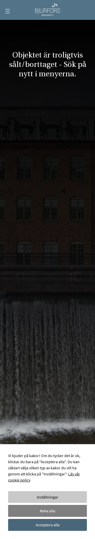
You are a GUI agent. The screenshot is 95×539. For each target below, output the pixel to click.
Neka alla (47, 510)
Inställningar (47, 497)
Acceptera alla (48, 524)
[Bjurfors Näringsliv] (47, 10)
